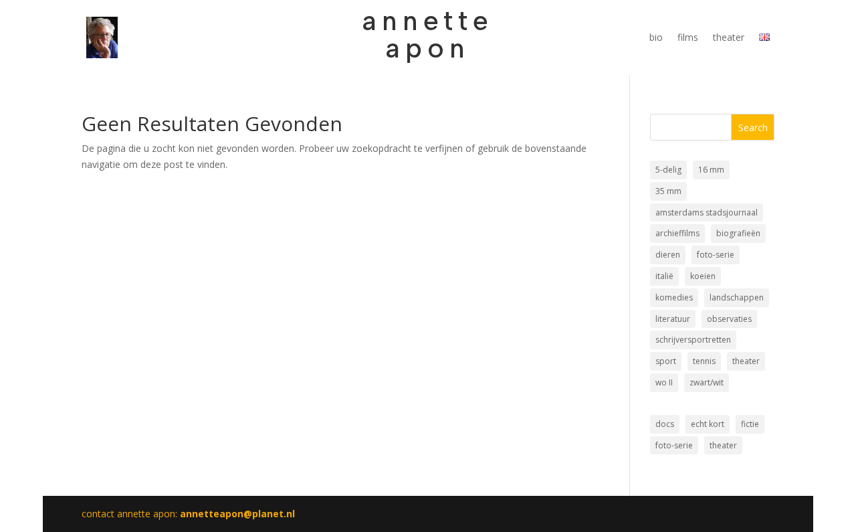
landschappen (737, 297)
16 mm (711, 169)
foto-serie (715, 254)
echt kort (707, 424)
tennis (704, 361)
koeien (703, 276)
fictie (750, 424)
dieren (667, 254)
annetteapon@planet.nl (237, 513)
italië (664, 276)
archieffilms (677, 233)
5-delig (668, 169)
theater (728, 38)
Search (753, 127)
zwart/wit (706, 382)
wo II (664, 382)
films (687, 38)
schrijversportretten (693, 339)
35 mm (668, 191)
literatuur (672, 319)
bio (656, 38)
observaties (729, 319)
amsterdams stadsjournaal (706, 212)
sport (665, 361)
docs (664, 424)
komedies (674, 297)
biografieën (738, 233)
